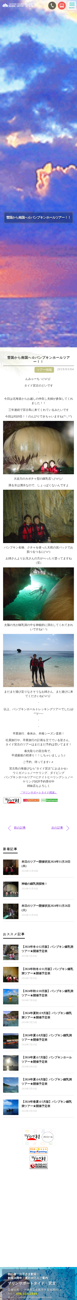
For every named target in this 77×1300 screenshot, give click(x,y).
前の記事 (20, 827)
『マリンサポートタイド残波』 (38, 792)
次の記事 (57, 827)
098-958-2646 (26, 1293)
